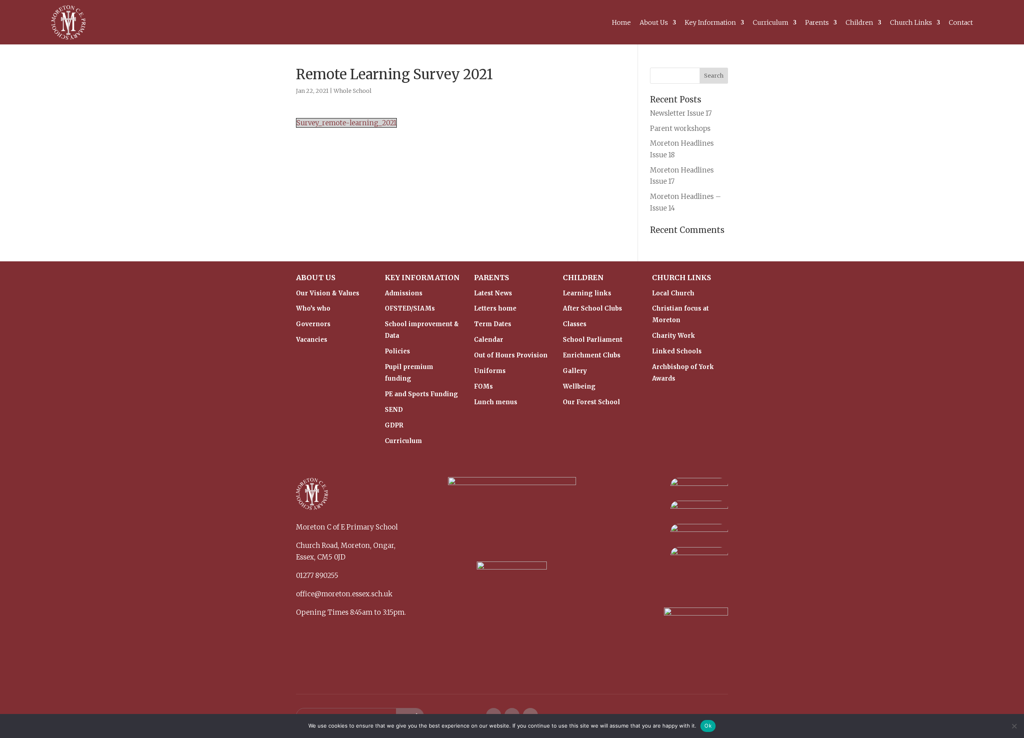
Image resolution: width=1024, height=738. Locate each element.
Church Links (911, 23)
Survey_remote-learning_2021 (346, 122)
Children (859, 23)
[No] (1014, 726)
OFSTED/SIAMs (410, 308)
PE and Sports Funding (421, 394)
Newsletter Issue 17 (681, 113)
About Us (654, 23)
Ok (708, 725)
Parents (817, 23)
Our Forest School (591, 402)
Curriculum (770, 23)
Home (621, 23)
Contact (961, 23)
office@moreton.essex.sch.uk (344, 594)
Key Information (710, 23)
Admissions (403, 293)
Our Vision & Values (327, 293)
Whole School (353, 90)
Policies (397, 351)
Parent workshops (680, 128)
